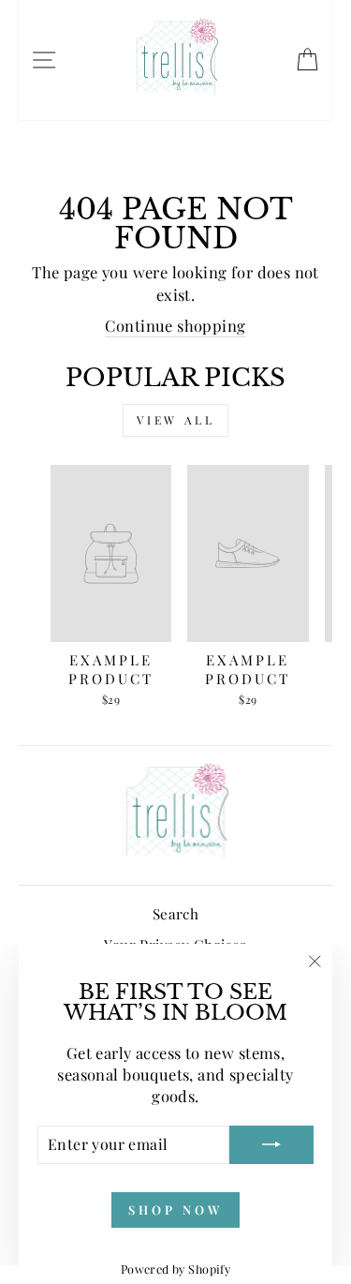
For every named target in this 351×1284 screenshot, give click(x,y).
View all (176, 419)
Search (175, 913)
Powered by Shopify (175, 1269)
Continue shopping (175, 325)
